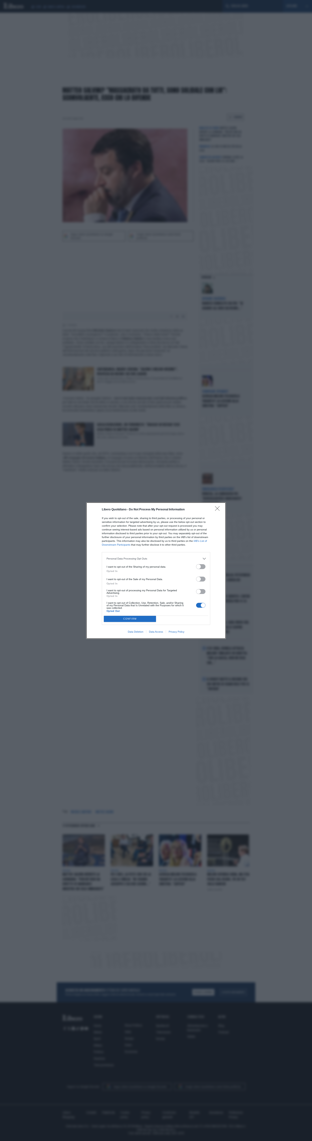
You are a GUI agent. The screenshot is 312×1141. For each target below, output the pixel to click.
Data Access (156, 631)
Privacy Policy (176, 631)
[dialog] (156, 571)
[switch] (200, 566)
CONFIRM (130, 618)
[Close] (218, 509)
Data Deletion (135, 631)
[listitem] (156, 559)
